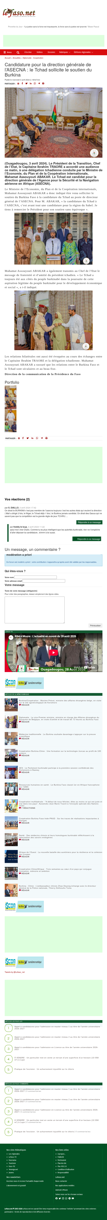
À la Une (28, 52)
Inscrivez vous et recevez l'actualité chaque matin (25, 1181)
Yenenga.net (13, 1169)
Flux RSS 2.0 (62, 1166)
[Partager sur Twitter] (26, 83)
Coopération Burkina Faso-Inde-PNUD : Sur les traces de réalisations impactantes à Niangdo (59, 819)
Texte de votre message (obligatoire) (21, 590)
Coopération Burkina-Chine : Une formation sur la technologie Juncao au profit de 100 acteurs (60, 752)
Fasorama (12, 1160)
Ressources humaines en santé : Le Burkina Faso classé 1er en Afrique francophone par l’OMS (59, 786)
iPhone (65, 1190)
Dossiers (51, 52)
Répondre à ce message (89, 522)
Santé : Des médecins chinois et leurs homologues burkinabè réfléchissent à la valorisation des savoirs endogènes (56, 836)
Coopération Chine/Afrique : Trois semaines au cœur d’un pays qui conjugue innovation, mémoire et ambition (55, 870)
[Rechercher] (18, 52)
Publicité (61, 1157)
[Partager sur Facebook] (22, 83)
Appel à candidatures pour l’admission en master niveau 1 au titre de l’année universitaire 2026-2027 (57, 1028)
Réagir (25, 705)
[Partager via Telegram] (39, 83)
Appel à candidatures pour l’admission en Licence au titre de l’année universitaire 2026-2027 (56, 1048)
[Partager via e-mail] (18, 83)
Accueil (8, 58)
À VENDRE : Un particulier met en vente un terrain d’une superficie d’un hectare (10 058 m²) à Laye (56, 1059)
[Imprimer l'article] (43, 83)
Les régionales (14, 1154)
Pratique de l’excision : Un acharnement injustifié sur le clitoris (44, 1069)
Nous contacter (61, 1181)
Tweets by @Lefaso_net (15, 972)
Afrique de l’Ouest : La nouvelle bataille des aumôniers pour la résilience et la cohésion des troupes (60, 853)
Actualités (17, 58)
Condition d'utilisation (66, 1169)
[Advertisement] (53, 41)
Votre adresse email (13, 581)
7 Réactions (28, 808)
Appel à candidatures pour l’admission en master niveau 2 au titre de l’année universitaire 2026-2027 (57, 1038)
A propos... (62, 1154)
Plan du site (62, 1163)
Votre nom (9, 577)
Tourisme (12, 1163)
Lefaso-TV (12, 1157)
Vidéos (40, 52)
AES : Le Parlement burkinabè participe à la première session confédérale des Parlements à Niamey (56, 769)
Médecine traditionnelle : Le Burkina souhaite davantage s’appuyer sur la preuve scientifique (57, 735)
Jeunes (11, 1173)
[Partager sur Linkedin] (31, 83)
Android (58, 1190)
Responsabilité (63, 1173)
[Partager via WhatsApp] (35, 83)
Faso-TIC (12, 1166)
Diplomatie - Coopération (33, 58)
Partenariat (62, 1160)
